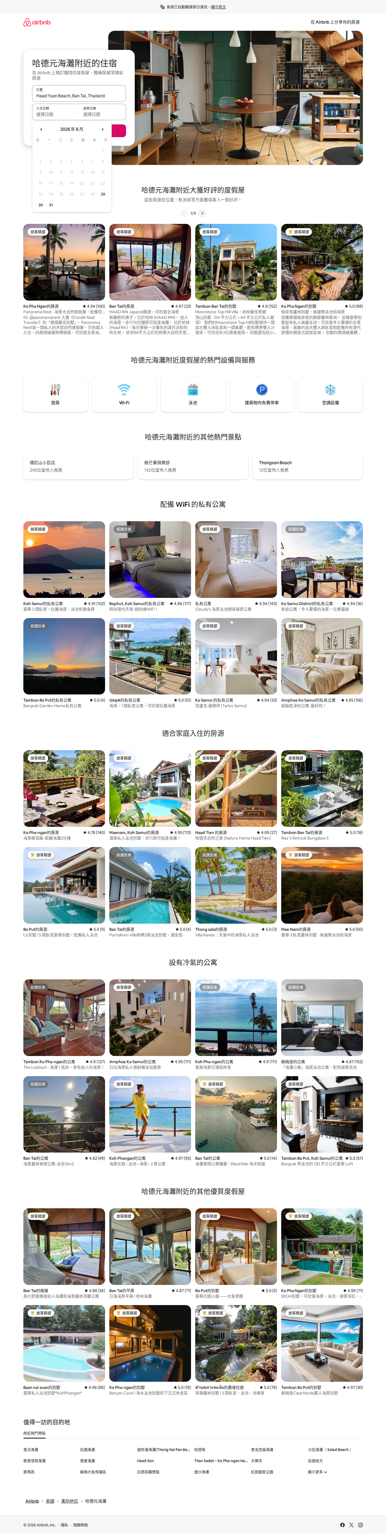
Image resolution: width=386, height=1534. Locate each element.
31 (51, 205)
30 (40, 205)
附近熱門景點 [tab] (34, 1433)
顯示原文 (218, 7)
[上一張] (184, 213)
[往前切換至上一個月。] (41, 129)
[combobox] (79, 96)
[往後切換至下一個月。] (102, 129)
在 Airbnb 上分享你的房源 (335, 22)
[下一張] (202, 213)
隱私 (64, 1525)
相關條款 (80, 1525)
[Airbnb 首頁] (36, 22)
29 (103, 194)
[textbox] (55, 114)
